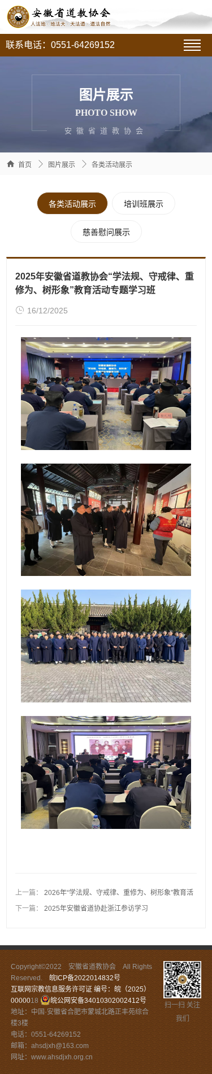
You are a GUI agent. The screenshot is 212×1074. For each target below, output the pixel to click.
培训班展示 (143, 203)
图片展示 (61, 165)
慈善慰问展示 (106, 232)
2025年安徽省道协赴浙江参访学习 (96, 909)
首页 (25, 165)
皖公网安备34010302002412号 (98, 1001)
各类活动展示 (112, 165)
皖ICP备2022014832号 (84, 978)
